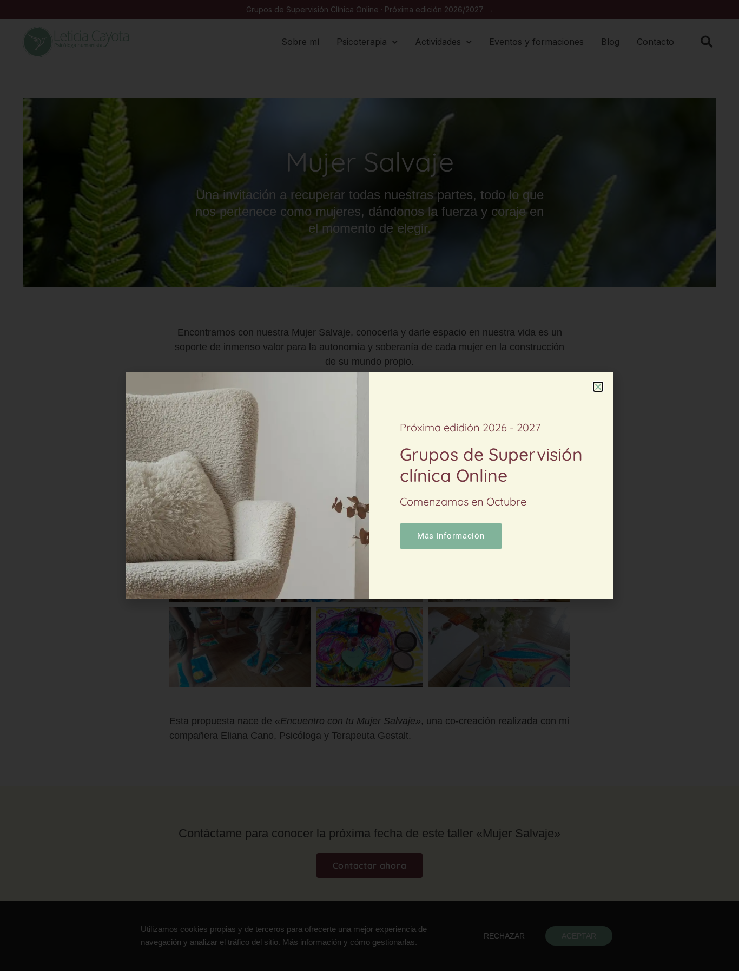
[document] (369, 485)
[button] (598, 387)
